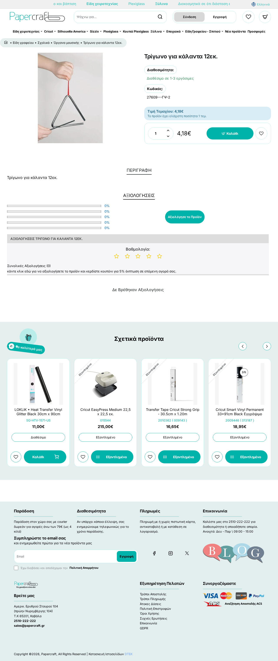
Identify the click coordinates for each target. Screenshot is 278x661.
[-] (168, 136)
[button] (230, 133)
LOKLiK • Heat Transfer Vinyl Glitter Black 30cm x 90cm (38, 411)
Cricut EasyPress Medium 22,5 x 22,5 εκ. (105, 411)
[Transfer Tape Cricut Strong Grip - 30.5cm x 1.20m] (172, 384)
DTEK (128, 654)
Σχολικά (44, 42)
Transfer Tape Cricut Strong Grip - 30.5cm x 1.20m (172, 411)
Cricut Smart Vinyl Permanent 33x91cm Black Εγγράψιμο (240, 411)
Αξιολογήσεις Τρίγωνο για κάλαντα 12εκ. (46, 239)
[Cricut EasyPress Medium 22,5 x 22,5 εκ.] (105, 384)
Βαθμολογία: (138, 249)
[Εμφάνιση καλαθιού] (265, 17)
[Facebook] (154, 553)
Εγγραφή (220, 17)
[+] (168, 130)
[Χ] (186, 553)
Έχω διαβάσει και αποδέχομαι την (59, 567)
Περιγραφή (139, 170)
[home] (6, 42)
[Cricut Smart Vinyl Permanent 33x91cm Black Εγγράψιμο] (239, 384)
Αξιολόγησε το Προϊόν (185, 217)
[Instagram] (170, 553)
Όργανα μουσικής (66, 42)
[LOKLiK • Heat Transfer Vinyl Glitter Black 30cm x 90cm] (38, 384)
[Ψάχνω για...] (160, 17)
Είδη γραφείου (23, 42)
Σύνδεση (189, 17)
